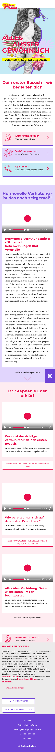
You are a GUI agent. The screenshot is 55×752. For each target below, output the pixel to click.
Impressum (28, 738)
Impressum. (7, 681)
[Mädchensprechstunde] (10, 7)
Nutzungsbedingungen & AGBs (27, 729)
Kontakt (27, 721)
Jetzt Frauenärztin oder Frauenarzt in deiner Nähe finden (27, 542)
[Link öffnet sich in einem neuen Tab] (50, 376)
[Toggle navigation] (50, 4)
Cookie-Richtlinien (10, 676)
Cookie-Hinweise (27, 734)
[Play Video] (27, 218)
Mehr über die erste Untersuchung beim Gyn (27, 465)
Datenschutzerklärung (27, 679)
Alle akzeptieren (18, 701)
